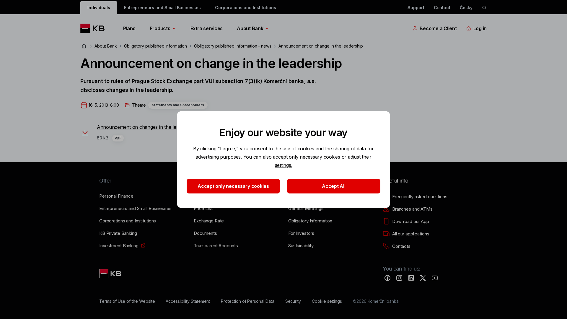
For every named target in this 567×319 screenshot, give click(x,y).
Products (160, 28)
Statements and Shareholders (178, 105)
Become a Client (438, 28)
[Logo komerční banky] (94, 28)
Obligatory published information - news (232, 45)
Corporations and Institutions (245, 7)
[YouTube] (434, 278)
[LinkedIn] (411, 278)
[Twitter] (423, 278)
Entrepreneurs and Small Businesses (162, 7)
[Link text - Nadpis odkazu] (110, 273)
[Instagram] (399, 278)
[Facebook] (387, 278)
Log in (480, 28)
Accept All (333, 186)
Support (416, 7)
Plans (129, 28)
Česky (466, 7)
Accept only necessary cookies (233, 186)
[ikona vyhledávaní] (484, 7)
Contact (442, 7)
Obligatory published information (155, 45)
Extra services (206, 28)
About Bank (250, 28)
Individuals (98, 7)
